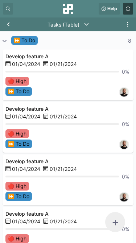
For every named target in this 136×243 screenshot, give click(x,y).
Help (112, 8)
